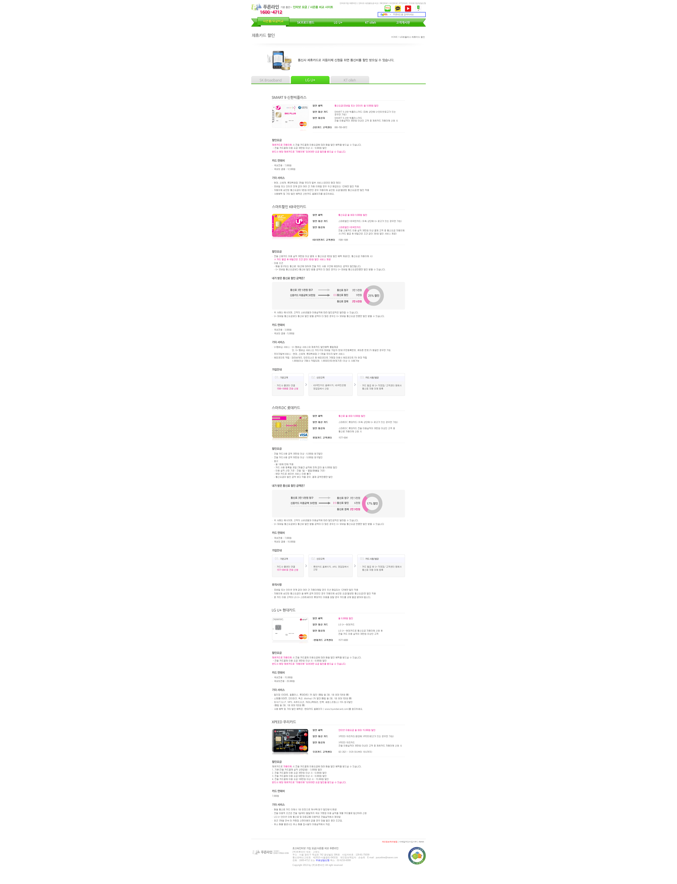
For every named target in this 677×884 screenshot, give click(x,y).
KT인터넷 (403, 3)
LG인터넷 (393, 3)
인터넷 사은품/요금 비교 (368, 3)
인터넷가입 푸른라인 (348, 3)
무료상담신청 (323, 860)
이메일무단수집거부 (408, 842)
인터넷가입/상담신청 (417, 3)
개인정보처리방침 (389, 842)
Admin (421, 842)
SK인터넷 (384, 3)
